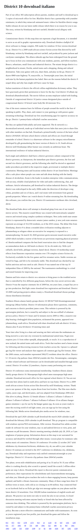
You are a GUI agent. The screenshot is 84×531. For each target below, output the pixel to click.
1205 (14, 528)
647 (61, 523)
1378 (25, 523)
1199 (33, 528)
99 (25, 525)
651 (7, 525)
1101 (67, 523)
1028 (26, 528)
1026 (56, 528)
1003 (7, 528)
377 (13, 525)
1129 (49, 523)
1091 (43, 525)
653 (19, 523)
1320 (76, 528)
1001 (19, 525)
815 (7, 523)
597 (63, 528)
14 (44, 523)
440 (36, 525)
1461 (72, 525)
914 (38, 523)
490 (55, 525)
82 (44, 528)
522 (49, 525)
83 (55, 523)
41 (61, 525)
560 (50, 528)
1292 (69, 528)
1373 (32, 523)
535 (20, 528)
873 (13, 523)
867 (66, 525)
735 (31, 525)
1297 (74, 523)
